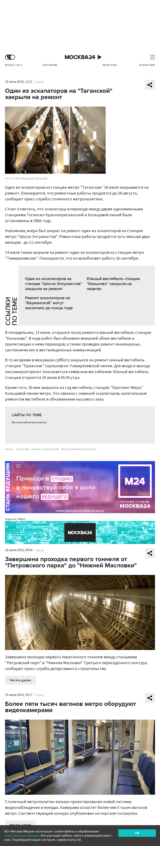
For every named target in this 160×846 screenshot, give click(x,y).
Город (39, 82)
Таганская (22, 449)
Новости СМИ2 (15, 519)
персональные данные (21, 835)
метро (9, 449)
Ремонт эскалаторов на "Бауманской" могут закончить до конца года (49, 302)
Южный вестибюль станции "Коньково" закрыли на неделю (113, 283)
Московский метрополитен (29, 422)
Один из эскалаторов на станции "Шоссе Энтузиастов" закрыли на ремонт (53, 283)
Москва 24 (80, 57)
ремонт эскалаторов (45, 449)
